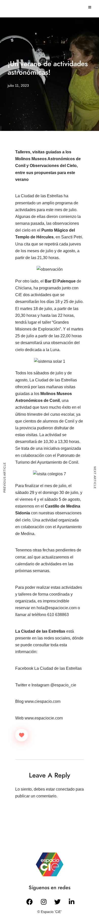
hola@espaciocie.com (57, 608)
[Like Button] (21, 735)
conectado (65, 789)
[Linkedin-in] (71, 901)
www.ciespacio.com (42, 701)
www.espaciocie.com (44, 718)
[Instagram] (43, 901)
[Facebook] (29, 901)
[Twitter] (57, 901)
